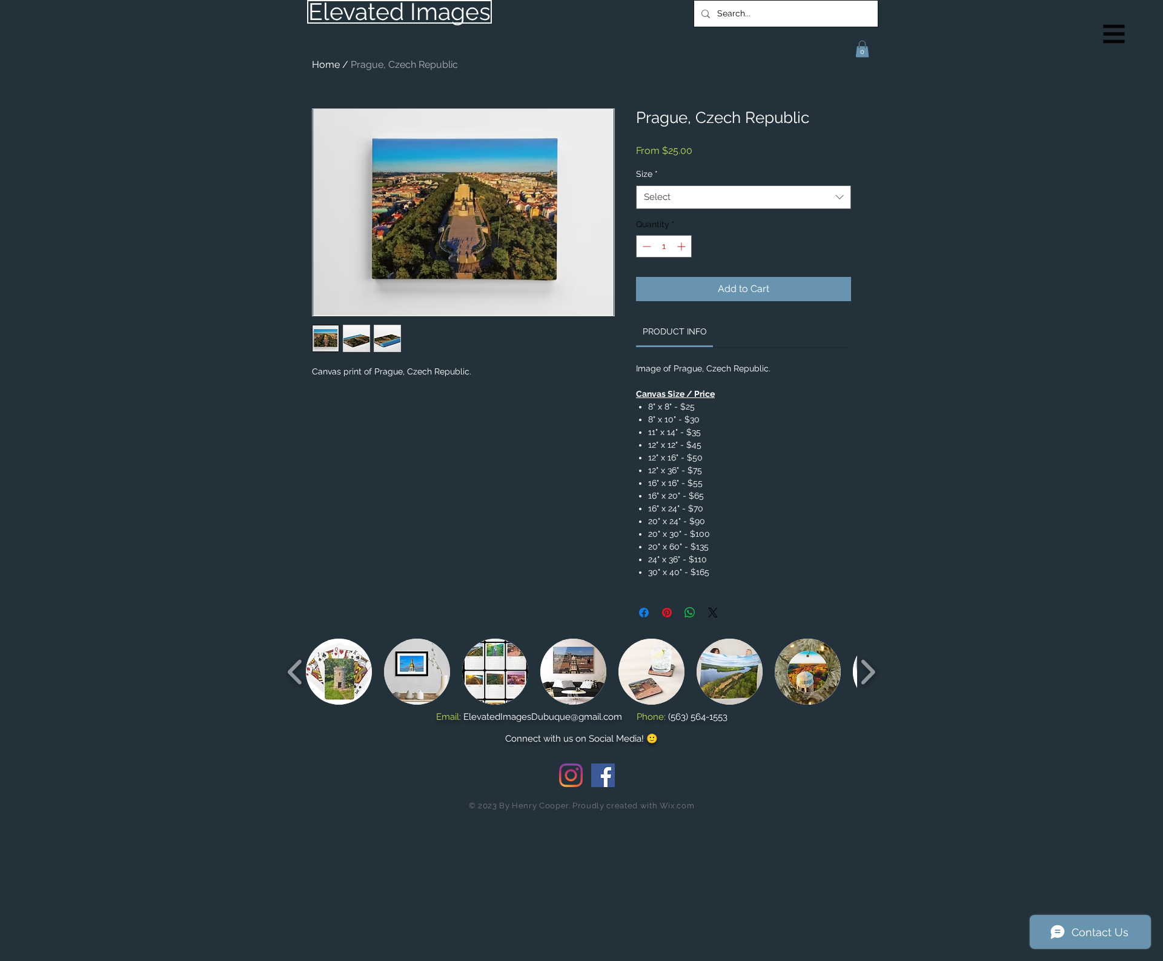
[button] (1114, 34)
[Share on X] (713, 612)
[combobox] (743, 197)
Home (326, 64)
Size (647, 174)
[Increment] (682, 246)
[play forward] (867, 671)
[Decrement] (645, 246)
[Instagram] (571, 775)
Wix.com (677, 805)
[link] (675, 331)
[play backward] (295, 671)
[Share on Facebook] (644, 612)
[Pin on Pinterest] (667, 612)
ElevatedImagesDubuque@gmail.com (542, 716)
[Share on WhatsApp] (690, 612)
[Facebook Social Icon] (603, 775)
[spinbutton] (664, 246)
